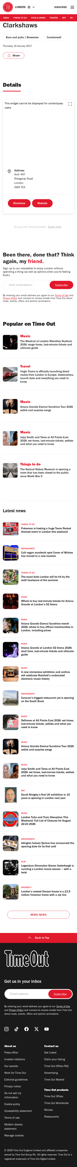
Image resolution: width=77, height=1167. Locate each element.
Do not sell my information (12, 1095)
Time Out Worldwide (56, 1103)
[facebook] (26, 1029)
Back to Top (42, 938)
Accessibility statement (18, 1111)
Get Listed (50, 1052)
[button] (70, 104)
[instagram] (6, 1029)
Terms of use (12, 1118)
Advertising (51, 1073)
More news (38, 915)
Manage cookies (14, 1135)
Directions (19, 203)
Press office (11, 1052)
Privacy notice (12, 1086)
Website (42, 203)
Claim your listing (54, 1059)
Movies (48, 1110)
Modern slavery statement (13, 1127)
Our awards (11, 1066)
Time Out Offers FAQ (56, 1066)
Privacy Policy (10, 298)
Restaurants (51, 1117)
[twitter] (36, 1029)
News (6, 18)
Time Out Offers (53, 1096)
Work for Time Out (15, 1073)
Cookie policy (12, 1104)
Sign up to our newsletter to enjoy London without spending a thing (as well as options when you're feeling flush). (36, 272)
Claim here (54, 227)
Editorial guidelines (16, 1080)
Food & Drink (38, 18)
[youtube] (46, 1029)
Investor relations (14, 1059)
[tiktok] (16, 1029)
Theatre (54, 18)
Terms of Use (62, 296)
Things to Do (20, 18)
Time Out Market (54, 1080)
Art (64, 18)
